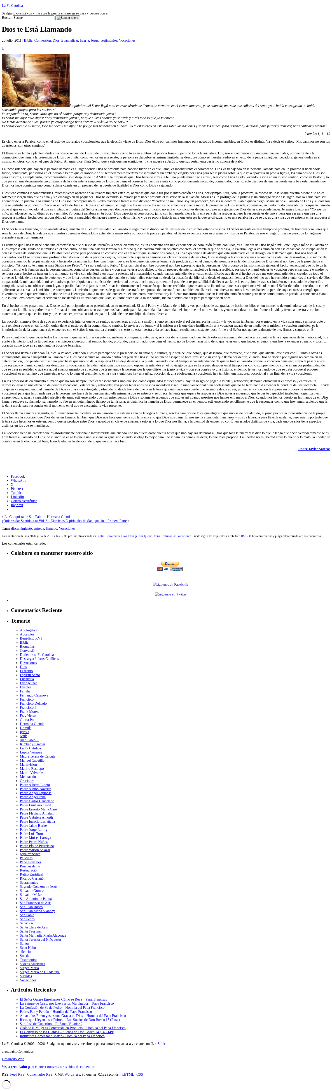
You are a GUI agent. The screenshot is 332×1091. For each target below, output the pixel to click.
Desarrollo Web (13, 1059)
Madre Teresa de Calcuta (37, 756)
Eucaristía (27, 679)
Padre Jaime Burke (33, 825)
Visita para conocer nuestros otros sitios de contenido (48, 1067)
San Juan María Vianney (37, 911)
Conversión (42, 40)
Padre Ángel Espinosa (35, 793)
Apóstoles (27, 634)
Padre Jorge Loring (33, 829)
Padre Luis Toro (31, 834)
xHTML (128, 1074)
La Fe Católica (12, 5)
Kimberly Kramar (32, 744)
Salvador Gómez (32, 891)
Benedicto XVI (31, 638)
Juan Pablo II (29, 740)
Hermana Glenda (32, 724)
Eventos (25, 687)
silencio (25, 952)
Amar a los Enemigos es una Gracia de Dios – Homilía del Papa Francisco (73, 1016)
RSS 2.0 (246, 536)
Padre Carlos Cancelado (37, 801)
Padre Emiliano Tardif (35, 805)
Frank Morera (30, 711)
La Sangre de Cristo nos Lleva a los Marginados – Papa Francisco (67, 1003)
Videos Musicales (32, 964)
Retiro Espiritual (31, 874)
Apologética (28, 630)
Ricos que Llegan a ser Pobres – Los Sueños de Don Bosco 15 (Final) (70, 1020)
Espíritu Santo (30, 675)
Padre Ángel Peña (33, 797)
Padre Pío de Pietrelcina (37, 846)
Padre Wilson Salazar (35, 850)
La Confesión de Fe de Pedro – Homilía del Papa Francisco (62, 1007)
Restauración (29, 870)
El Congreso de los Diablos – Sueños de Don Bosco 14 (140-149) (67, 1032)
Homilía (25, 728)
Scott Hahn (28, 947)
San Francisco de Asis (35, 903)
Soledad (25, 956)
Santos (24, 943)
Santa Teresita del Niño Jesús (40, 939)
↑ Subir (160, 1044)
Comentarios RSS (40, 1074)
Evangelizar (69, 40)
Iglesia (84, 40)
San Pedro (27, 919)
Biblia (28, 40)
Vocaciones (127, 40)
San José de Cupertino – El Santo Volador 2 (51, 1024)
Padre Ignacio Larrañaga (37, 821)
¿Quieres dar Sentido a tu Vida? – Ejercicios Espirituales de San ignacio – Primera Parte (64, 521)
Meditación (28, 777)
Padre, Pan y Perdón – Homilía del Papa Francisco (56, 1011)
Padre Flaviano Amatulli (37, 813)
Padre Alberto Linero (35, 785)
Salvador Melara (31, 895)
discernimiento (21, 528)
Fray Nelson (28, 716)
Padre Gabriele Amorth (36, 817)
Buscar (7, 17)
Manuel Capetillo (32, 760)
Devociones (28, 663)
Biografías (27, 646)
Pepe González (30, 862)
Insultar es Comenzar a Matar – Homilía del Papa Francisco (62, 1036)
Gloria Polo (28, 720)
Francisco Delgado (33, 703)
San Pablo (27, 915)
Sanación (26, 923)
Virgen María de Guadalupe (40, 972)
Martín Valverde (31, 773)
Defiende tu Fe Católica (37, 654)
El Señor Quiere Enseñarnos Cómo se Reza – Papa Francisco (63, 999)
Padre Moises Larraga (35, 838)
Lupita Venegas (31, 752)
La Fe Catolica (30, 748)
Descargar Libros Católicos (39, 659)
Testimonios (108, 40)
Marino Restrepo (32, 768)
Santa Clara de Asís (34, 927)
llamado (51, 528)
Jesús (94, 40)
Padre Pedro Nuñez (34, 842)
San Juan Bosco (31, 907)
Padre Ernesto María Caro (38, 809)
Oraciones (27, 781)
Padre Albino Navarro (35, 789)
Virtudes (26, 976)
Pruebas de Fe (30, 866)
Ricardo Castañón (32, 878)
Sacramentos (29, 882)
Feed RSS (17, 1074)
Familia (25, 691)
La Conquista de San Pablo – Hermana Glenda (38, 517)
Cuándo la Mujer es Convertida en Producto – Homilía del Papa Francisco (73, 1028)
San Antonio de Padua (36, 899)
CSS (139, 1074)
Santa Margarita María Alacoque (43, 935)
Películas (26, 858)
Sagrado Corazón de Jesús (38, 886)
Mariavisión (28, 764)
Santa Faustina (30, 931)
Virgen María (29, 968)
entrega (39, 528)
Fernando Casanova (34, 695)
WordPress (72, 1074)
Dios (56, 40)
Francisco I (28, 707)
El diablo (26, 671)
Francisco (27, 699)
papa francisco (30, 854)
